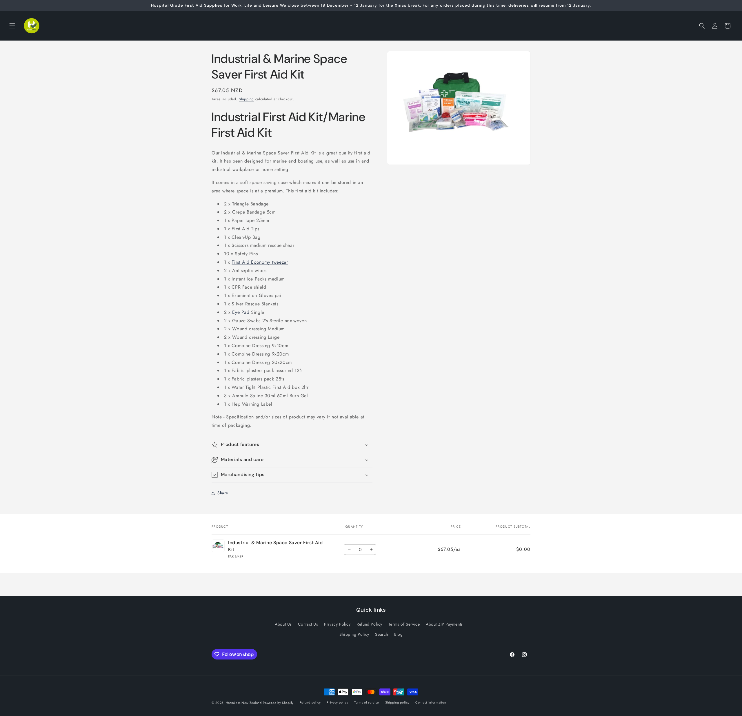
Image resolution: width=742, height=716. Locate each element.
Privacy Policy (337, 624)
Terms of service (366, 702)
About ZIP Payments (444, 624)
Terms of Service (404, 624)
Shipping (246, 99)
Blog (398, 634)
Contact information (430, 702)
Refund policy (310, 702)
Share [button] (222, 493)
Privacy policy (337, 702)
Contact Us (308, 624)
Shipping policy (397, 702)
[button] (12, 25)
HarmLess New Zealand (244, 702)
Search (381, 634)
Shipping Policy (354, 634)
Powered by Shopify (278, 702)
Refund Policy (369, 624)
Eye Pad (240, 312)
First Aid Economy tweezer (260, 262)
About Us (283, 624)
